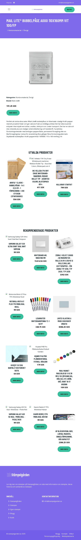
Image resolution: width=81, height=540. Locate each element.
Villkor (71, 534)
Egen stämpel (15, 509)
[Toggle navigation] (9, 9)
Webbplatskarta (68, 536)
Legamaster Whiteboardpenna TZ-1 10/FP (40, 321)
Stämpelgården (16, 501)
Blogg (12, 513)
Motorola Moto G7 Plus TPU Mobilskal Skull (17, 304)
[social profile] (14, 3)
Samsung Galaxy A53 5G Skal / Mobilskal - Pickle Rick (16, 417)
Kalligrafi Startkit (64, 184)
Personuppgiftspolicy (52, 536)
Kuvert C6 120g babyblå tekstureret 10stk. (17, 368)
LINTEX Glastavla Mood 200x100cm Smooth (64, 321)
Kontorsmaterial (15, 30)
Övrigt (25, 30)
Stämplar (13, 505)
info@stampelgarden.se (66, 3)
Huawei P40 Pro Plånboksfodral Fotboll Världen (40, 359)
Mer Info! (13, 113)
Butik (69, 9)
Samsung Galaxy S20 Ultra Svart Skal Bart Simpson (17, 246)
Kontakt (64, 534)
